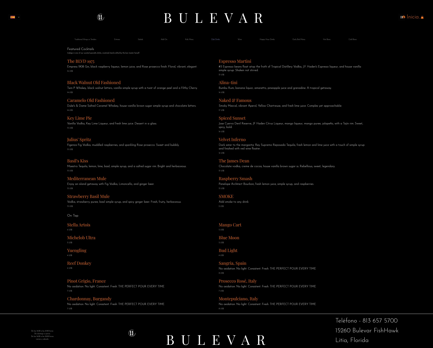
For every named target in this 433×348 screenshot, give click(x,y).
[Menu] (401, 17)
